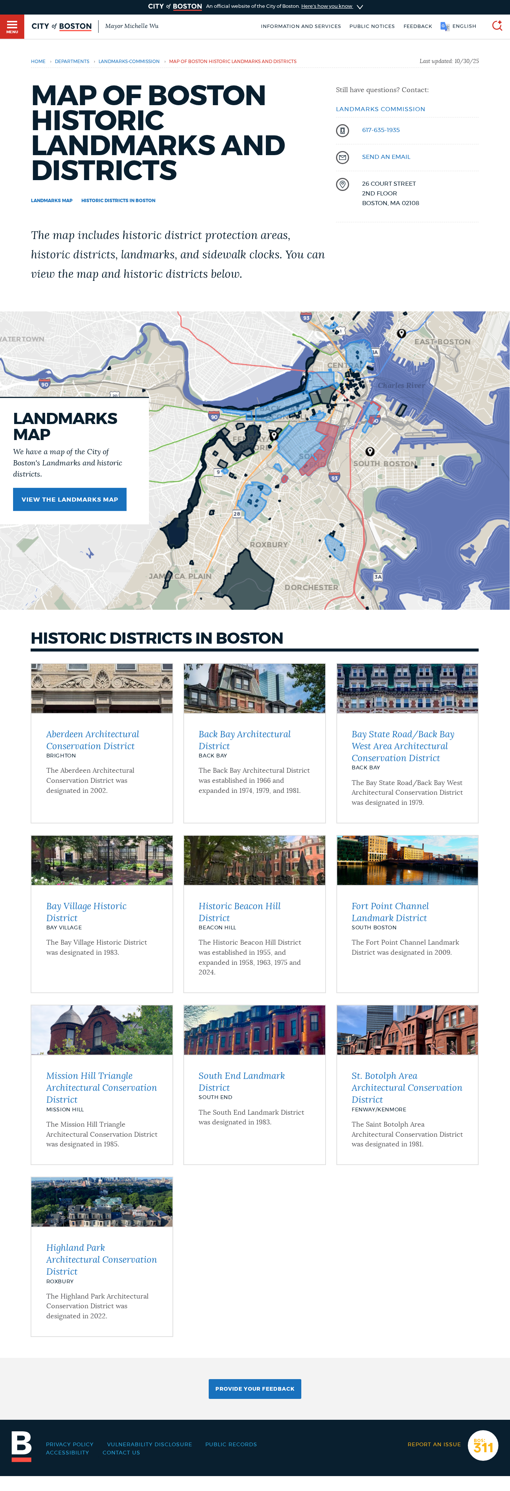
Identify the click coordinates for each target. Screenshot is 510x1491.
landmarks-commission (129, 61)
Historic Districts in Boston (118, 200)
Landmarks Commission (381, 109)
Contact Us (121, 1453)
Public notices (372, 26)
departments (72, 61)
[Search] (494, 27)
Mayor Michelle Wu (131, 26)
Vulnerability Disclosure (149, 1444)
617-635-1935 (381, 130)
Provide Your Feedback (255, 1389)
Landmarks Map (51, 200)
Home (38, 61)
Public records (231, 1444)
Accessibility (67, 1453)
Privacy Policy (70, 1444)
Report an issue (434, 1444)
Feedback (418, 26)
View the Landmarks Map (70, 500)
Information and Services (301, 26)
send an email (386, 157)
